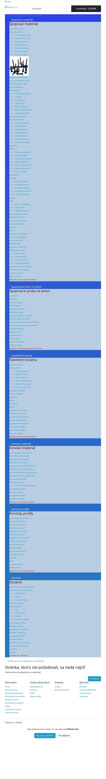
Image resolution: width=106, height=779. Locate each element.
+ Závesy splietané (21, 371)
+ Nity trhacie (19, 207)
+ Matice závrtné (20, 106)
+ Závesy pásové (20, 377)
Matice (12, 149)
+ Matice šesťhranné (22, 152)
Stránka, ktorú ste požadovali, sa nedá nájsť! (26, 661)
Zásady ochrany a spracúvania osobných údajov (14, 702)
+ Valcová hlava (20, 126)
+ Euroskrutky (19, 100)
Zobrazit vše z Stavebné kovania (22, 436)
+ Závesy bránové (21, 374)
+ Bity (16, 609)
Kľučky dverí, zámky (17, 413)
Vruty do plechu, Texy (18, 84)
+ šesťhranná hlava (21, 123)
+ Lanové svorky (20, 600)
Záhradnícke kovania (17, 420)
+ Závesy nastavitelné (22, 380)
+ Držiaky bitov (20, 613)
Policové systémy (16, 554)
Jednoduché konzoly (17, 521)
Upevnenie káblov (16, 498)
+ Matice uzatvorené (22, 168)
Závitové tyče (14, 243)
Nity (11, 201)
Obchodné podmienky (14, 693)
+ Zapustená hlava (21, 129)
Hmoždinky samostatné (19, 456)
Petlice (12, 400)
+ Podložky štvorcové (22, 191)
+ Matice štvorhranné (22, 158)
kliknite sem (72, 729)
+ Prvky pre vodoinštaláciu (24, 485)
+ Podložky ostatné (22, 194)
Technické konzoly (16, 528)
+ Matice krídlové (21, 162)
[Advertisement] (53, 758)
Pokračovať (94, 678)
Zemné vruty (14, 338)
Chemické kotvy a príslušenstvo (22, 475)
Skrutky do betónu (17, 224)
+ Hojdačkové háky (21, 263)
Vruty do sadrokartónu (18, 77)
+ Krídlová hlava (20, 136)
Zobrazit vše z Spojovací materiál (22, 279)
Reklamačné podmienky (15, 696)
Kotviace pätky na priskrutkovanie (23, 325)
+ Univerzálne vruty (22, 35)
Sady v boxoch (15, 276)
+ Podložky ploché (21, 181)
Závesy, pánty (15, 367)
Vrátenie (33, 690)
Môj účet (83, 686)
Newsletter (84, 696)
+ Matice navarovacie (22, 165)
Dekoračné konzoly (17, 534)
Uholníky (13, 299)
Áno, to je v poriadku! (45, 735)
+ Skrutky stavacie (21, 139)
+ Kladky (17, 596)
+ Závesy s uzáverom (22, 387)
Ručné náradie (15, 606)
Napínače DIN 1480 (17, 217)
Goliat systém (15, 567)
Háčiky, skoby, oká (16, 250)
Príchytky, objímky (16, 482)
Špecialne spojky (16, 433)
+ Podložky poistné (21, 184)
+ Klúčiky (17, 616)
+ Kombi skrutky (20, 45)
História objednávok (88, 690)
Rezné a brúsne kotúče (18, 646)
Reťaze (12, 652)
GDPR (32, 693)
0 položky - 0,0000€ (86, 8)
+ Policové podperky (22, 93)
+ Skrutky (18, 97)
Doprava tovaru (11, 690)
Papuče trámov (15, 332)
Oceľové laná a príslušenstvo (21, 590)
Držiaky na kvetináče (17, 541)
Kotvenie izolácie (16, 492)
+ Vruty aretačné (20, 54)
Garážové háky (15, 547)
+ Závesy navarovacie (22, 384)
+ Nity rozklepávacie (22, 204)
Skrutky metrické (16, 119)
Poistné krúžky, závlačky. (19, 269)
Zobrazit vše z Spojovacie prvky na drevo (26, 348)
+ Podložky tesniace (22, 188)
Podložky (13, 178)
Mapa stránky (35, 696)
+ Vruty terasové (20, 51)
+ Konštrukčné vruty (22, 38)
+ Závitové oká (20, 253)
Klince (11, 230)
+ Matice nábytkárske (22, 110)
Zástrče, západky (16, 393)
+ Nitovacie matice (21, 210)
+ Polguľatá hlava (21, 132)
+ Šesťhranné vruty (21, 41)
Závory (12, 407)
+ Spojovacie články (22, 113)
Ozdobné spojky (16, 345)
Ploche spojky (15, 305)
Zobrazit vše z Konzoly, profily (21, 571)
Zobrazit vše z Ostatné (18, 655)
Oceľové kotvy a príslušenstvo (21, 469)
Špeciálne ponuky (62, 690)
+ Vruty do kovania (21, 48)
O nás (7, 686)
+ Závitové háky (20, 256)
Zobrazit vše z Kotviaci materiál (22, 502)
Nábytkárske (14, 90)
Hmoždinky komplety (18, 462)
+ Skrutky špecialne (22, 142)
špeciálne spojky (16, 312)
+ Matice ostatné (20, 171)
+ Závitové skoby (21, 260)
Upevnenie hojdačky (17, 426)
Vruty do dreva (15, 32)
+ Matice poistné (20, 155)
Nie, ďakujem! (64, 735)
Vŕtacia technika (15, 639)
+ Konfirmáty (19, 103)
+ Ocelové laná (20, 593)
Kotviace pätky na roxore (19, 318)
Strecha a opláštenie (17, 237)
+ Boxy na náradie (21, 619)
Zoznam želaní (85, 693)
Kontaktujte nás (36, 686)
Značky (57, 686)
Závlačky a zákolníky (17, 632)
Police (11, 561)
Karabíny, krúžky (16, 626)
